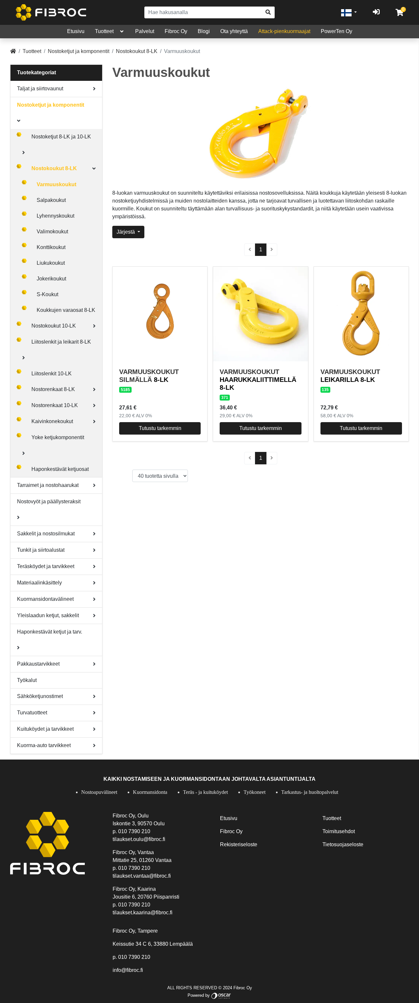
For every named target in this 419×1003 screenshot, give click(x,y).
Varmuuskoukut (56, 184)
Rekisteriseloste (238, 844)
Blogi (204, 31)
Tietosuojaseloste (342, 844)
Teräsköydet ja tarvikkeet (45, 566)
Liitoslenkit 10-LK (51, 373)
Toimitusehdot (338, 831)
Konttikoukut (51, 247)
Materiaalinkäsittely (39, 582)
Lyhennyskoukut (55, 216)
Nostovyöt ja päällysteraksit (49, 501)
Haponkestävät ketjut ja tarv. (49, 632)
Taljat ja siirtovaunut (40, 88)
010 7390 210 (134, 831)
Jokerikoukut (51, 278)
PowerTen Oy (336, 31)
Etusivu (75, 31)
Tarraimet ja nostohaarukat (48, 485)
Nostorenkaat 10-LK (54, 405)
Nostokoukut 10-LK (53, 326)
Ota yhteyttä (234, 31)
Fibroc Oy (176, 31)
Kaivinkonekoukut (52, 421)
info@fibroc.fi (128, 970)
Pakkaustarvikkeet (38, 664)
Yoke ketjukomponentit (57, 437)
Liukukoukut (51, 263)
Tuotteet (104, 31)
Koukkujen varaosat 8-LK (66, 310)
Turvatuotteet (32, 712)
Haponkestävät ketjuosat (60, 469)
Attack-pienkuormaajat (284, 31)
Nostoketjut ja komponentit (78, 51)
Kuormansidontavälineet (45, 599)
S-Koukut (47, 294)
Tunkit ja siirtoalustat (40, 550)
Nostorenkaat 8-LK (53, 389)
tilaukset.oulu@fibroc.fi (139, 839)
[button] (349, 12)
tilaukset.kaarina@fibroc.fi (143, 912)
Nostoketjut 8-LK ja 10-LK (61, 136)
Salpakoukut (51, 200)
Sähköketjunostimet (40, 696)
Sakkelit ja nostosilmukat (46, 533)
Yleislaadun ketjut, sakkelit (48, 615)
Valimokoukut (52, 231)
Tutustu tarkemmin (160, 428)
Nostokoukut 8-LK (136, 51)
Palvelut (144, 31)
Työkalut (27, 680)
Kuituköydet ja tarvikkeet (45, 729)
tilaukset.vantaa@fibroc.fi (142, 876)
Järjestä (126, 232)
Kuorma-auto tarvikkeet (44, 745)
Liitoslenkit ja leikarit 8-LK (61, 342)
